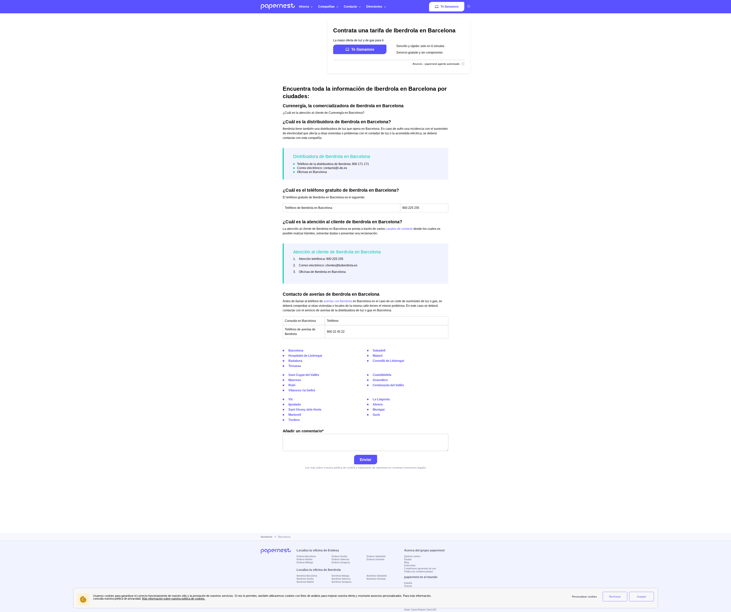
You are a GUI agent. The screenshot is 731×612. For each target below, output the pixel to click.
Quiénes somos (412, 556)
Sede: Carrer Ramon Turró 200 (420, 609)
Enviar (365, 459)
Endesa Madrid (304, 559)
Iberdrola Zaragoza (341, 582)
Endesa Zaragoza (341, 562)
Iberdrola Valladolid (377, 575)
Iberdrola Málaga (340, 575)
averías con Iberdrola (338, 301)
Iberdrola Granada (376, 579)
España (408, 583)
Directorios (374, 6)
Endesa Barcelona (306, 556)
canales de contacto (399, 228)
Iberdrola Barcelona (307, 575)
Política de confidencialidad (418, 571)
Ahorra (304, 6)
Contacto (350, 6)
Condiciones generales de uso (420, 568)
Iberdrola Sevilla (305, 579)
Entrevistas (410, 565)
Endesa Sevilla (339, 556)
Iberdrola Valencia (341, 579)
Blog (406, 562)
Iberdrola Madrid (305, 582)
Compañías (326, 6)
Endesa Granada (375, 559)
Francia (408, 586)
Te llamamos (450, 6)
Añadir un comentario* (303, 431)
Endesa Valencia (340, 559)
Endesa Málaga (305, 562)
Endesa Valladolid (376, 556)
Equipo (408, 559)
